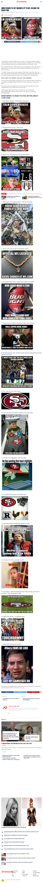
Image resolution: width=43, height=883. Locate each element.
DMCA (23, 872)
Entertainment (15, 871)
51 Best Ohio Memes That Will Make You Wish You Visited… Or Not (32, 757)
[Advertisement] (21, 52)
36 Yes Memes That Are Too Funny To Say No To (32, 755)
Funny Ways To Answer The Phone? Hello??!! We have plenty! (14, 842)
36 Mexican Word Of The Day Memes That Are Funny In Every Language (16, 835)
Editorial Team (36, 875)
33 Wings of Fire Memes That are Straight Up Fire (11, 759)
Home (2, 5)
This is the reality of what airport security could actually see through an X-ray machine (20, 857)
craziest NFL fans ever (18, 687)
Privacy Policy (25, 874)
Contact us (24, 875)
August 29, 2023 (9, 198)
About (23, 871)
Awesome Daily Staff (8, 15)
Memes (5, 5)
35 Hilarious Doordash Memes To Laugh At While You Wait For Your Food (34, 197)
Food (13, 875)
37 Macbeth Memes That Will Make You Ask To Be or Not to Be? (13, 197)
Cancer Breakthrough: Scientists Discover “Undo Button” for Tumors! (18, 853)
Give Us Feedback (36, 872)
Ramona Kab (4, 745)
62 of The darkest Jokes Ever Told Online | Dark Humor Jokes (14, 838)
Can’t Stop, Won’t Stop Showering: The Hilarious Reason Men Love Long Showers (19, 862)
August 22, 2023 (30, 198)
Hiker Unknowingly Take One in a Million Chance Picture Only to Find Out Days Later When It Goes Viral (21, 831)
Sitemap (34, 874)
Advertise (35, 871)
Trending (14, 872)
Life (12, 874)
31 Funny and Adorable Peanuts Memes (9, 758)
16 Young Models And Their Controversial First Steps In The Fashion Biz (13, 827)
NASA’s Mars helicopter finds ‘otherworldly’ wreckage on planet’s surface (16, 845)
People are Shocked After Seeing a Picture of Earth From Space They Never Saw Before (18, 848)
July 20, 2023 (17, 15)
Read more (4, 751)
